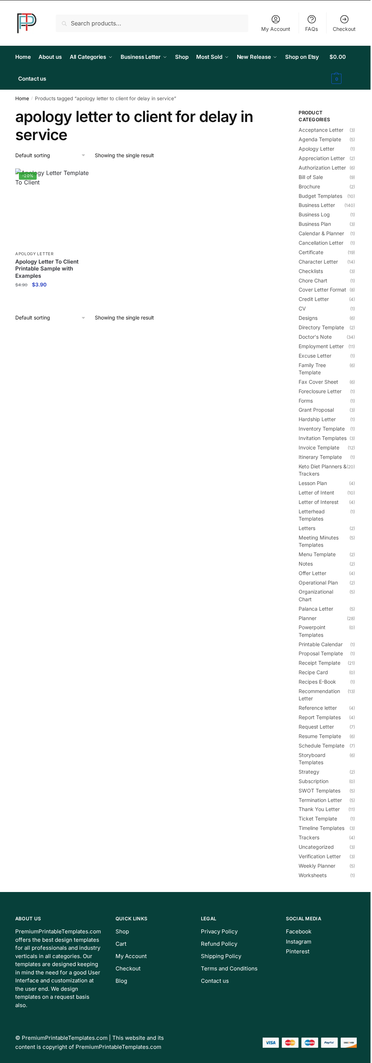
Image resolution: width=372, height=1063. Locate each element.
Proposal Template (321, 653)
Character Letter (318, 261)
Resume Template (320, 736)
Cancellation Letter (321, 243)
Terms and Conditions (229, 968)
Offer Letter (312, 573)
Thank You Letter (319, 809)
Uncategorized (316, 847)
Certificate (311, 252)
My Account (275, 29)
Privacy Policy (219, 931)
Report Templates (320, 717)
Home (22, 98)
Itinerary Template (320, 457)
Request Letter (316, 727)
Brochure (309, 186)
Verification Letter (320, 856)
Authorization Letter (322, 167)
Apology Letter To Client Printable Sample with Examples (46, 268)
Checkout (344, 29)
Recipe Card (313, 672)
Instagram (298, 941)
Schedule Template (321, 745)
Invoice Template (319, 447)
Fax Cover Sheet (318, 382)
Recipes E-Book (317, 682)
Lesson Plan (313, 483)
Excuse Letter (315, 356)
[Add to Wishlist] (85, 177)
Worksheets (313, 875)
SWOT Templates (319, 790)
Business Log (314, 214)
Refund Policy (219, 943)
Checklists (311, 271)
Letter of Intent (316, 492)
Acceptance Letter (321, 130)
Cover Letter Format (322, 289)
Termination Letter (320, 800)
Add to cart (55, 300)
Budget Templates (320, 196)
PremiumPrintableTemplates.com (65, 1037)
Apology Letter (34, 253)
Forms (306, 401)
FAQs (311, 29)
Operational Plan (318, 582)
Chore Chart (313, 280)
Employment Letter (321, 346)
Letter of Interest (319, 502)
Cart (121, 943)
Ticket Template (318, 818)
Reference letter (318, 708)
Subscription (313, 781)
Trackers (309, 837)
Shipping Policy (221, 956)
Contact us (215, 980)
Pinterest (298, 951)
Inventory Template (322, 428)
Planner (307, 618)
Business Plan (315, 224)
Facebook (298, 931)
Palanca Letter (316, 609)
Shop (122, 931)
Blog (121, 980)
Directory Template (321, 327)
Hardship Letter (317, 419)
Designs (308, 318)
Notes (306, 564)
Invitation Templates (323, 438)
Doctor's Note (315, 337)
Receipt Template (319, 663)
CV (302, 308)
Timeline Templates (321, 828)
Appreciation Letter (322, 158)
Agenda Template (320, 139)
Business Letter (317, 205)
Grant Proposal (316, 410)
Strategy (309, 772)
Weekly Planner (317, 866)
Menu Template (317, 554)
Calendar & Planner (321, 233)
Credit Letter (314, 299)
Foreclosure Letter (320, 391)
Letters (307, 528)
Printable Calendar (321, 644)
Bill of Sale (311, 177)
